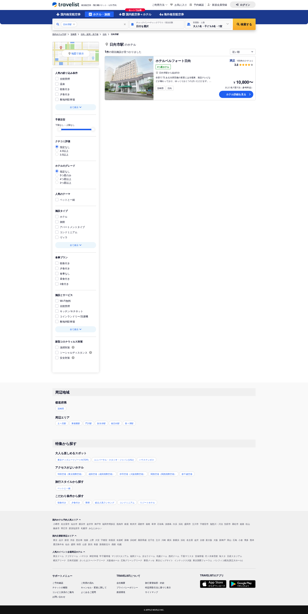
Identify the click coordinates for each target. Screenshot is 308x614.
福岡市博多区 (108, 523)
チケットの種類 (59, 587)
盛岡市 (187, 523)
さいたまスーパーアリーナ (92, 560)
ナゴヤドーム (71, 555)
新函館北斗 (104, 544)
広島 (235, 539)
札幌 (119, 544)
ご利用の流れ (87, 582)
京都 (202, 539)
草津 (154, 523)
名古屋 (189, 539)
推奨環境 (121, 591)
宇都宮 (104, 539)
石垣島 (160, 523)
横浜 (169, 539)
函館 (114, 544)
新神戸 (222, 539)
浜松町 (133, 539)
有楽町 (120, 539)
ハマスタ (83, 555)
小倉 (240, 539)
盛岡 (73, 544)
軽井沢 (133, 523)
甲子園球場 (104, 555)
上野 (91, 539)
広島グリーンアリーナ (131, 560)
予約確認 (199, 4)
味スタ (222, 555)
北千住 (151, 539)
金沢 (196, 539)
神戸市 (97, 523)
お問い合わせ (58, 596)
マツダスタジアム (120, 555)
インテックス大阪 (182, 560)
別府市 (227, 523)
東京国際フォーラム (202, 560)
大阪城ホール (113, 560)
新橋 (126, 539)
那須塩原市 (74, 528)
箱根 (148, 523)
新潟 (90, 544)
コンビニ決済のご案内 (63, 591)
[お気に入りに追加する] (150, 60)
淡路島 (168, 523)
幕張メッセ (149, 560)
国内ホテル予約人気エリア (65, 519)
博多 (246, 539)
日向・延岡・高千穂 (89, 34)
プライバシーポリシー (127, 587)
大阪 (216, 539)
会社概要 (121, 582)
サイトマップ (151, 591)
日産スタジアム (234, 555)
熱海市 (120, 523)
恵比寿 (79, 539)
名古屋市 (65, 523)
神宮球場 (93, 555)
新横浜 (176, 539)
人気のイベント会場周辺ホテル (67, 551)
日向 (105, 34)
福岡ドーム (135, 555)
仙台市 (74, 523)
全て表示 (74, 107)
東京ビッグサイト (164, 560)
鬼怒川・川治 (216, 523)
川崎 (163, 539)
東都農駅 (75, 423)
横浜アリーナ (59, 560)
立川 (158, 539)
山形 (84, 544)
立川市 (195, 523)
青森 (96, 544)
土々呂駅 (62, 423)
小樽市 (56, 523)
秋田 (79, 544)
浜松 (181, 523)
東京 (55, 539)
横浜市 (82, 523)
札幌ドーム (161, 555)
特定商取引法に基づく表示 (158, 587)
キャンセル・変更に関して (94, 587)
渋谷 (72, 539)
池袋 (86, 539)
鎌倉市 (56, 528)
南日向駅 (115, 423)
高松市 (235, 523)
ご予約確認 (57, 582)
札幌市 (84, 528)
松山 (248, 523)
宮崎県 (73, 34)
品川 (61, 539)
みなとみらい (95, 528)
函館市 (141, 523)
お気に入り (180, 4)
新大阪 (209, 539)
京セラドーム (148, 555)
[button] (156, 24)
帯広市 (64, 528)
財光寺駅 (101, 423)
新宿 (67, 539)
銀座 (126, 523)
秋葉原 (112, 539)
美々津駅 (129, 423)
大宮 (97, 539)
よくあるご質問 (88, 591)
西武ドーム (174, 555)
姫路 (242, 523)
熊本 (252, 539)
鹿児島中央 (58, 544)
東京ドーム (58, 555)
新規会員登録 (219, 4)
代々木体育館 (211, 555)
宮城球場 (199, 555)
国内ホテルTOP (59, 34)
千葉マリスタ (187, 555)
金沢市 (90, 523)
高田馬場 (142, 539)
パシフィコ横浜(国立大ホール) (228, 560)
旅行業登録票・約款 (154, 582)
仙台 (67, 544)
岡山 (229, 539)
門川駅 (88, 423)
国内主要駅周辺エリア (63, 535)
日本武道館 (72, 560)
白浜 (175, 523)
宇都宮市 (204, 523)
